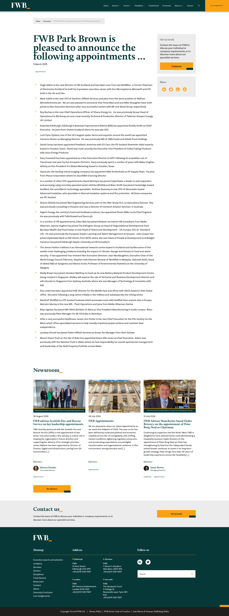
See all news (52, 489)
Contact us (176, 66)
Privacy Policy (95, 611)
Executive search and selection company (48, 562)
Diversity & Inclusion (43, 592)
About (36, 589)
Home (106, 6)
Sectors (126, 6)
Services (115, 6)
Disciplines (139, 6)
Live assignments (216, 5)
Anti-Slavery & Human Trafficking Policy (151, 611)
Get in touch (176, 513)
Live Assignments (41, 596)
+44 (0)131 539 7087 (81, 571)
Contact (190, 6)
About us (178, 6)
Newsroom (166, 6)
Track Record (154, 6)
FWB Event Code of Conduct (117, 611)
